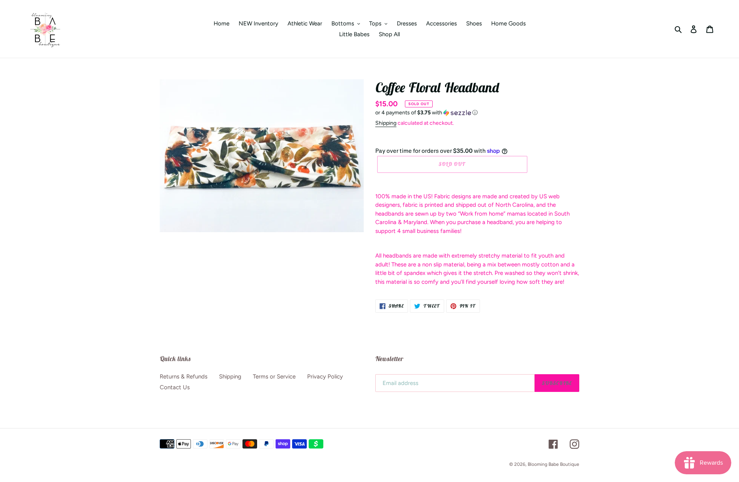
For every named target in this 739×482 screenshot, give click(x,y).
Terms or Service (274, 376)
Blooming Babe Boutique (553, 464)
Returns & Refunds (183, 376)
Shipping (385, 123)
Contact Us (175, 387)
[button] (426, 112)
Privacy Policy (325, 376)
